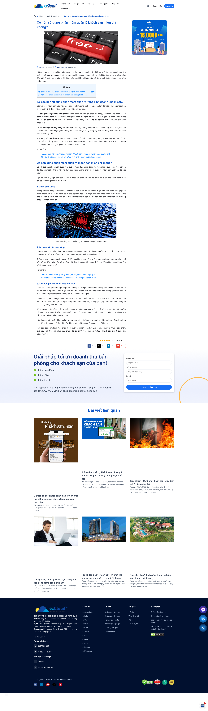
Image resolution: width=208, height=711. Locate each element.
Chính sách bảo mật (159, 612)
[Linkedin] (41, 684)
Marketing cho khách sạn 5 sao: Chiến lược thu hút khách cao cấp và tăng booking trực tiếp (56, 499)
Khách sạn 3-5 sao (112, 616)
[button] (92, 346)
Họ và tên (130, 358)
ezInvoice (86, 647)
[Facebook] (35, 684)
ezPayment (87, 643)
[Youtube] (48, 684)
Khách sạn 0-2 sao (112, 612)
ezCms (85, 624)
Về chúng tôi (133, 616)
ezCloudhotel (87, 612)
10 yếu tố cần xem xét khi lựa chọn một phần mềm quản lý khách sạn (71, 157)
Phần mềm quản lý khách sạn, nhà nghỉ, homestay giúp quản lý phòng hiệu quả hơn (102, 475)
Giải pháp (78, 4)
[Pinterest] (60, 684)
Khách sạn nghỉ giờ (112, 624)
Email (128, 376)
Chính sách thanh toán (160, 616)
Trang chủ (65, 4)
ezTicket (85, 631)
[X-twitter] (54, 684)
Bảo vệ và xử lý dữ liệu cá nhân (161, 621)
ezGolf (85, 639)
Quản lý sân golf (111, 628)
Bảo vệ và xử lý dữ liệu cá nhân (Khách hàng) (161, 627)
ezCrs (84, 620)
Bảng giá (104, 4)
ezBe (84, 635)
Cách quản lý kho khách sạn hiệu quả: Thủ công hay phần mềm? (69, 278)
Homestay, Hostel (112, 620)
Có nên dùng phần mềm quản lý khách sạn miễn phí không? (62, 95)
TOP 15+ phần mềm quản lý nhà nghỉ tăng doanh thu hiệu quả (68, 275)
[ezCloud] (45, 6)
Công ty (64, 8)
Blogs (114, 4)
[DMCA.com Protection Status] (6, 694)
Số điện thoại (131, 367)
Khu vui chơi (110, 631)
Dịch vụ (91, 4)
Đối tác (131, 620)
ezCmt (85, 628)
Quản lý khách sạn (53, 16)
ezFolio (85, 616)
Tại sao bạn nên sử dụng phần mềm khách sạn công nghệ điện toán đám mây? (75, 154)
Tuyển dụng (133, 624)
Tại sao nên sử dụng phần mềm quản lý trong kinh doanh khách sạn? (66, 92)
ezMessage (87, 651)
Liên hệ (131, 612)
